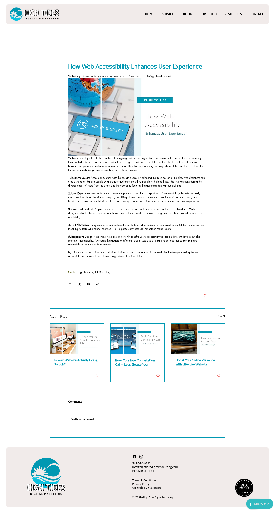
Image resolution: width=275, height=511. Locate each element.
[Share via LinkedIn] (88, 284)
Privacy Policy (140, 484)
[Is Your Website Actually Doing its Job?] (77, 339)
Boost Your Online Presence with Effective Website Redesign (195, 362)
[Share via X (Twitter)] (79, 284)
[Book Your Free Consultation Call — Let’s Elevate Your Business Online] (137, 339)
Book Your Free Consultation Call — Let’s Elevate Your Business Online (135, 362)
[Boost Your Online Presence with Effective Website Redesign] (198, 339)
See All (221, 316)
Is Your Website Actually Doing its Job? (76, 362)
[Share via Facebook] (70, 284)
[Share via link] (97, 284)
